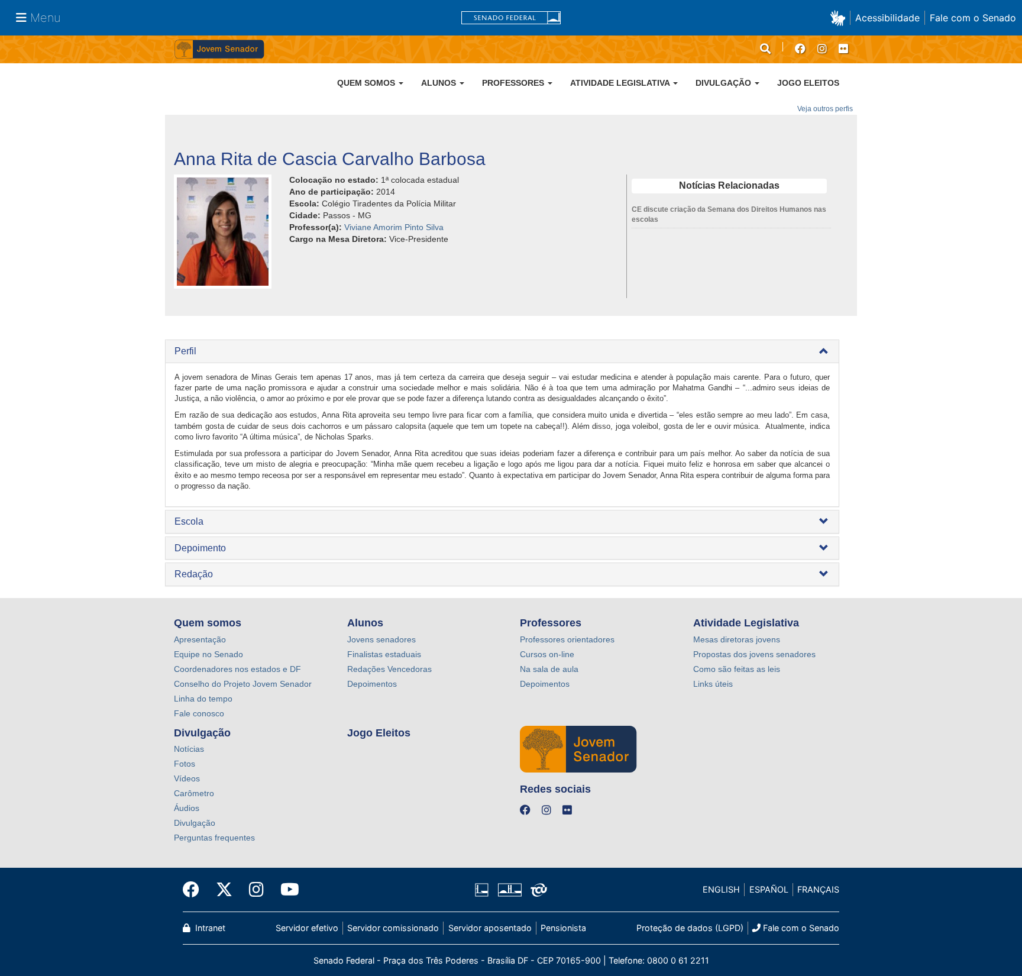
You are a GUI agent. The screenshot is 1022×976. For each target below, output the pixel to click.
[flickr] (843, 49)
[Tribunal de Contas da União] (536, 890)
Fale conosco (199, 713)
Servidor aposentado (490, 928)
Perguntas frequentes (214, 837)
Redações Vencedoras (389, 669)
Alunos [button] (439, 83)
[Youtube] (285, 889)
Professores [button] (514, 83)
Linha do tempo (203, 698)
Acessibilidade (887, 18)
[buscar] (765, 49)
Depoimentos (372, 684)
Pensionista (563, 928)
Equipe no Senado (208, 654)
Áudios (186, 808)
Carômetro (194, 793)
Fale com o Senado (973, 18)
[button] (840, 17)
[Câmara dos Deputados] (484, 890)
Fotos (184, 763)
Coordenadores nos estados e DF (237, 669)
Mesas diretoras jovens (736, 639)
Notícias (189, 749)
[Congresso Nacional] (509, 890)
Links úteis (713, 684)
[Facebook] (195, 889)
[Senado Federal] (511, 18)
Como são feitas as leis (736, 669)
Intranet (209, 928)
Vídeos (187, 778)
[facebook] (800, 49)
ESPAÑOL (768, 889)
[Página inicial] (342, 49)
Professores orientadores (567, 639)
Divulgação (194, 823)
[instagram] (822, 49)
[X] (224, 889)
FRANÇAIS (818, 889)
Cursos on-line (547, 654)
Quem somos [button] (367, 83)
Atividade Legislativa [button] (621, 83)
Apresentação (200, 639)
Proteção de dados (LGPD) (689, 928)
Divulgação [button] (724, 83)
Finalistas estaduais (384, 654)
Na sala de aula (549, 669)
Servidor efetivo (307, 928)
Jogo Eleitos (808, 83)
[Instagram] (256, 889)
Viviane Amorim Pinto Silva (394, 227)
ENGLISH (721, 889)
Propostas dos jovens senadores (754, 654)
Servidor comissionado (393, 928)
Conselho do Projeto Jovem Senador (243, 684)
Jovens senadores (381, 639)
